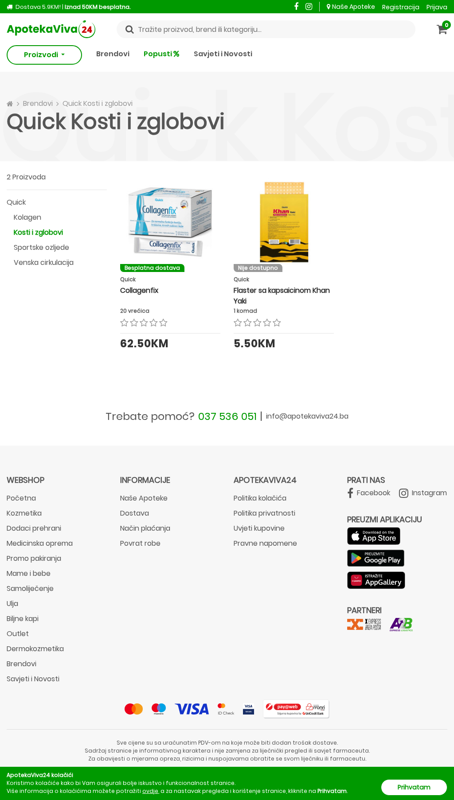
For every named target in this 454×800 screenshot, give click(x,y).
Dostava (134, 513)
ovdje (150, 791)
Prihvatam (414, 787)
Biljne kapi (23, 619)
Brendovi (112, 54)
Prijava (437, 7)
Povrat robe (140, 543)
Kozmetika (24, 513)
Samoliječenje (30, 588)
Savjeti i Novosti (223, 54)
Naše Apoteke (353, 6)
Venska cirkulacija (44, 262)
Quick (16, 202)
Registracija (400, 7)
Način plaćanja (145, 528)
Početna (21, 498)
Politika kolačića (260, 498)
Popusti (158, 54)
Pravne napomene (265, 543)
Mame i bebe (29, 573)
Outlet (18, 634)
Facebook (372, 493)
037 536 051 (227, 416)
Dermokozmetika (35, 649)
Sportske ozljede (41, 247)
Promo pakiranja (34, 558)
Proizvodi (41, 55)
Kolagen (27, 217)
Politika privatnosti (264, 513)
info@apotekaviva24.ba (307, 416)
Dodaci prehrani (34, 528)
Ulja (12, 603)
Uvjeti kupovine (259, 528)
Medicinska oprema (40, 543)
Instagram (428, 493)
